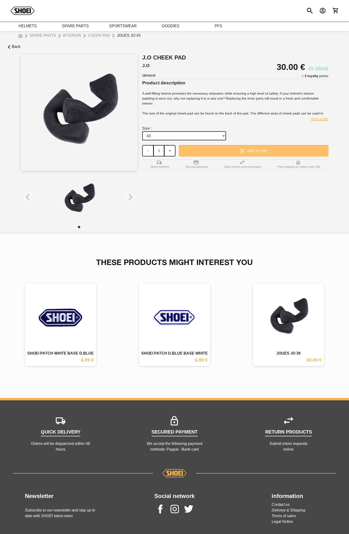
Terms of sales (284, 516)
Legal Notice (282, 522)
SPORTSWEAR (123, 26)
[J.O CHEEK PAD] (79, 199)
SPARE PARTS (75, 26)
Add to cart (257, 150)
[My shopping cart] (335, 11)
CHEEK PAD (99, 35)
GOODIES (170, 26)
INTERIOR (72, 35)
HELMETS (28, 26)
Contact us (281, 504)
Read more (319, 119)
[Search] (310, 11)
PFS (218, 26)
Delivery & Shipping (288, 510)
